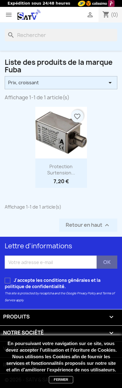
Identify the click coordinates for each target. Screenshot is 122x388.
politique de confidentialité (34, 286)
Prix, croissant (61, 82)
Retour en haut (88, 225)
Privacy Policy (86, 293)
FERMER (61, 379)
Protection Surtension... (61, 169)
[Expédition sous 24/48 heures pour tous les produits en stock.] (61, 3)
